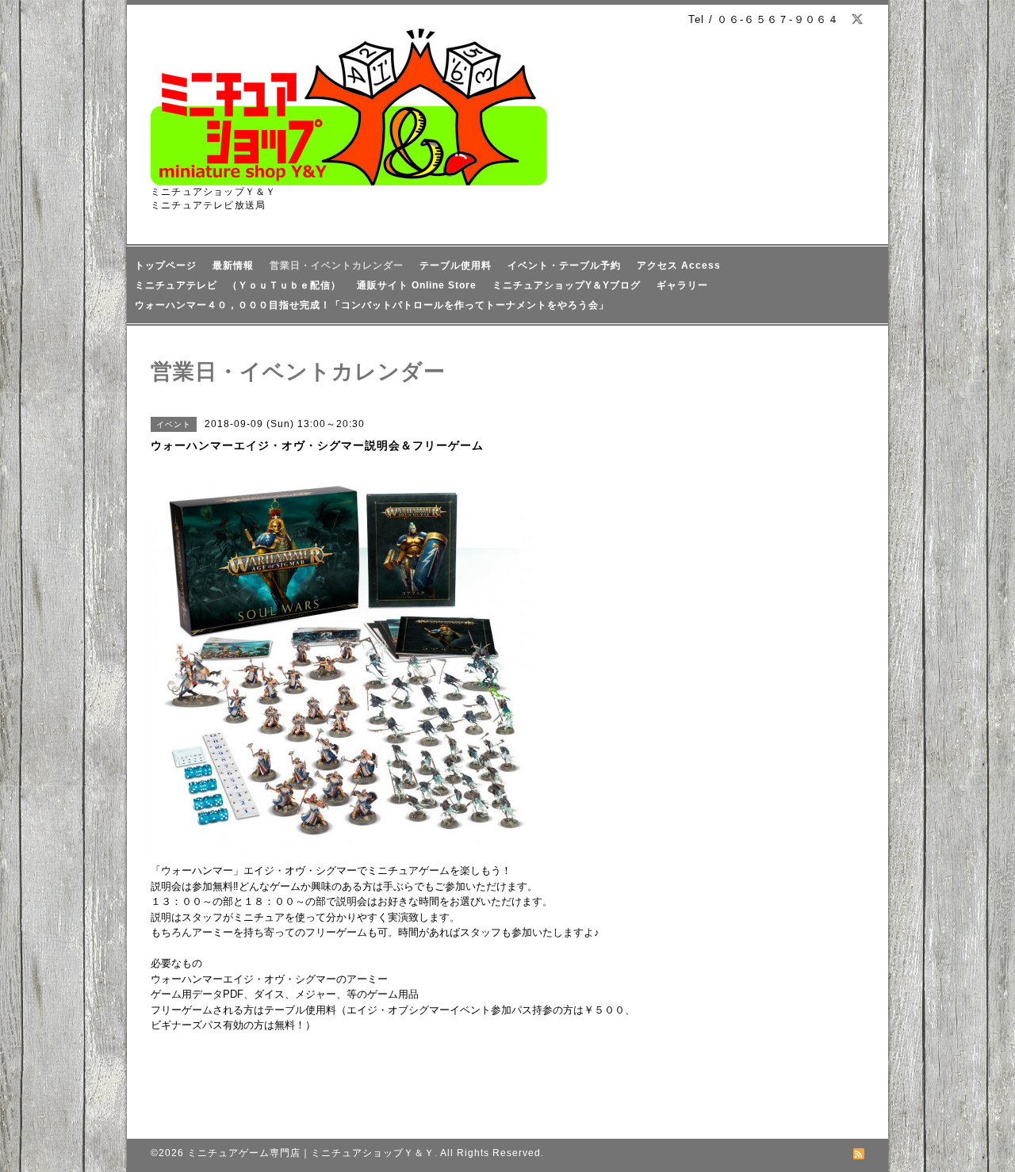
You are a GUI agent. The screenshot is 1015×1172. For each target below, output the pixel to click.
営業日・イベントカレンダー (337, 265)
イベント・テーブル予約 (564, 265)
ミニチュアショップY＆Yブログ (566, 285)
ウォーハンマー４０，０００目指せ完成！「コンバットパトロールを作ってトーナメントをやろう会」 (372, 305)
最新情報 (233, 265)
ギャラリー (682, 285)
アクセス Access (679, 265)
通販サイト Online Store (417, 285)
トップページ (166, 265)
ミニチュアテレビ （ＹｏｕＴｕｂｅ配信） (238, 285)
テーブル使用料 (455, 265)
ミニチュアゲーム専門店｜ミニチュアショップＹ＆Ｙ (311, 1153)
